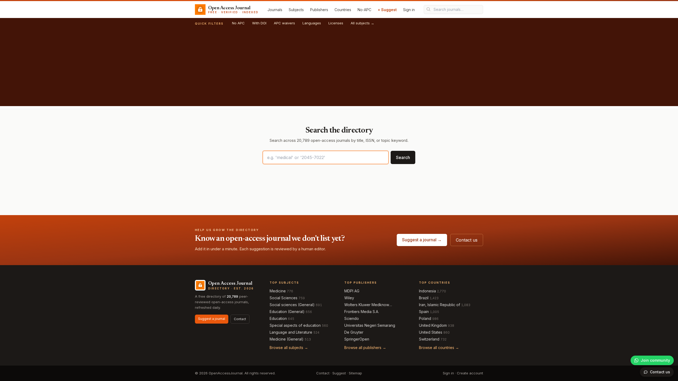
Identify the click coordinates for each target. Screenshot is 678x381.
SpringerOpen (356, 339)
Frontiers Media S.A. (361, 311)
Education (278, 318)
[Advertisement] (339, 69)
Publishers (319, 9)
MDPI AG (351, 291)
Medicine (278, 291)
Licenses (335, 23)
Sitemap (355, 373)
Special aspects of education (295, 325)
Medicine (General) (287, 339)
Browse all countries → (439, 347)
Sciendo (351, 318)
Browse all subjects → (289, 347)
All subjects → (362, 23)
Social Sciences (283, 298)
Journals (274, 9)
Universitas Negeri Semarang (369, 325)
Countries (342, 9)
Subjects (296, 9)
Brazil (424, 298)
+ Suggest (387, 9)
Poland (425, 318)
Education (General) (287, 311)
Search (403, 157)
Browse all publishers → (365, 347)
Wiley (349, 298)
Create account (470, 373)
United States (430, 332)
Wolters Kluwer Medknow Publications (366, 304)
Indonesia (427, 291)
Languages (311, 23)
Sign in (409, 9)
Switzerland (429, 339)
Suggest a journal (211, 319)
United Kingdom (433, 325)
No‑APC (364, 9)
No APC (238, 23)
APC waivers (284, 23)
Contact (240, 319)
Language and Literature (291, 332)
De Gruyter (353, 332)
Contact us (467, 240)
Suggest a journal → (422, 239)
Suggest (339, 373)
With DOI (259, 23)
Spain (424, 311)
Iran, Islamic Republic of (439, 304)
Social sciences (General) (292, 304)
